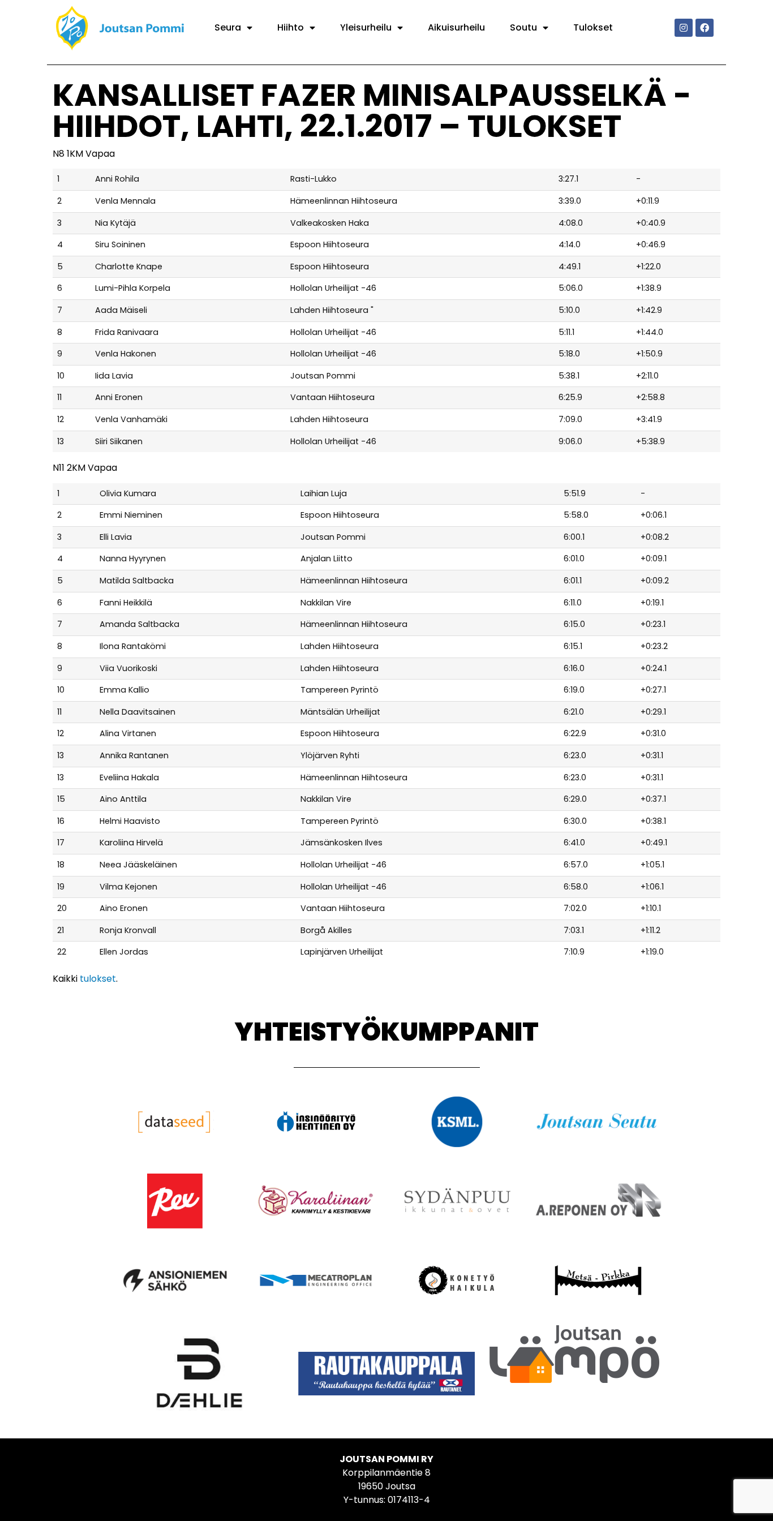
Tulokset (593, 27)
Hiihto (290, 27)
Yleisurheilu (366, 27)
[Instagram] (684, 28)
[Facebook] (704, 28)
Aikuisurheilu (456, 27)
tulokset (98, 978)
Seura (227, 27)
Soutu (523, 27)
